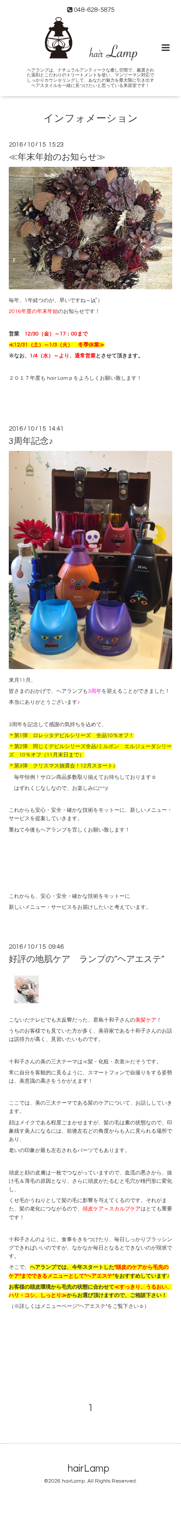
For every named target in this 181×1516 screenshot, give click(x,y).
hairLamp (88, 1469)
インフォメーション (90, 118)
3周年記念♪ (31, 441)
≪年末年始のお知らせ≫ (57, 157)
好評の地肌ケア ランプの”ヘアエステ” (86, 959)
